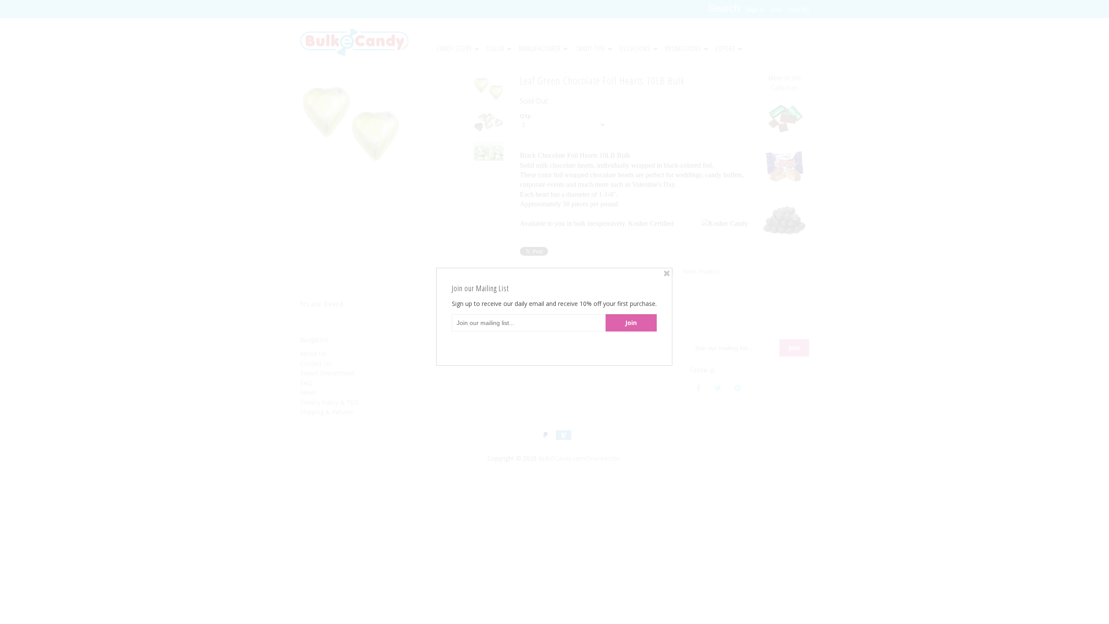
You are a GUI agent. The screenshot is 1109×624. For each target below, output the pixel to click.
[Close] (666, 273)
